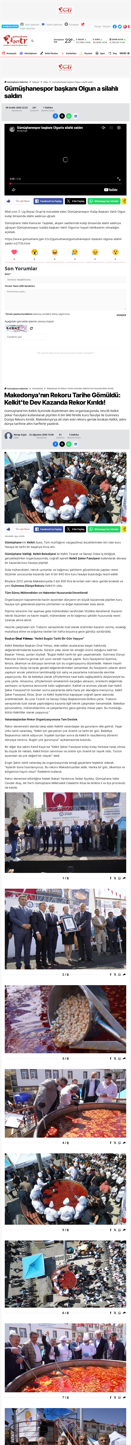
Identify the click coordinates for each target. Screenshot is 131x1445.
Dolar (81, 39)
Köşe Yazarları (27, 28)
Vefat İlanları (51, 53)
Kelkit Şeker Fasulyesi (84, 558)
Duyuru (116, 53)
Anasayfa (11, 53)
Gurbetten (71, 53)
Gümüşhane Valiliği (18, 554)
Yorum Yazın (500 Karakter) (20, 285)
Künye (97, 26)
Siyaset (88, 53)
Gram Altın (117, 39)
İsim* (8, 274)
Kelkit (31, 542)
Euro (97, 39)
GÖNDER (121, 315)
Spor (102, 53)
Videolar (35, 82)
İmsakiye (74, 24)
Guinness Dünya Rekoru (27, 585)
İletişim (107, 26)
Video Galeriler (54, 24)
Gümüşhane (30, 53)
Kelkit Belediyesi (44, 554)
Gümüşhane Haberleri (17, 82)
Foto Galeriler (32, 24)
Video (45, 82)
